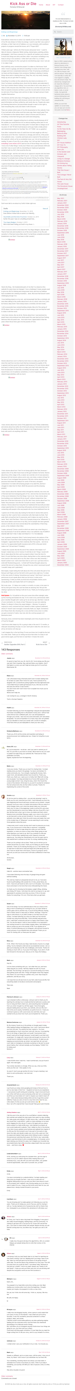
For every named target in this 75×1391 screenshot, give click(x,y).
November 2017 (62, 251)
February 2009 (62, 492)
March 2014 (61, 352)
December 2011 (62, 414)
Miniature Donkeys (63, 161)
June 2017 (60, 262)
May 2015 (60, 320)
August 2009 (61, 478)
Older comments (7, 654)
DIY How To (61, 145)
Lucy (8, 1057)
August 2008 (61, 503)
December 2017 (62, 249)
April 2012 (60, 404)
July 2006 (60, 535)
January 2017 (61, 274)
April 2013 (60, 377)
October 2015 (62, 308)
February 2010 (62, 464)
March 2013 (61, 379)
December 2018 (62, 226)
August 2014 (61, 340)
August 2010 (61, 450)
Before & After (62, 133)
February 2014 (62, 354)
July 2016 (60, 288)
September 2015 (63, 311)
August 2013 (61, 368)
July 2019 (60, 214)
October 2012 (62, 391)
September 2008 (63, 501)
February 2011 (62, 437)
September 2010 (63, 448)
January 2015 (62, 329)
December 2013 (62, 359)
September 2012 (63, 393)
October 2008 (62, 498)
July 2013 (60, 370)
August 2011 (61, 423)
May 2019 (60, 217)
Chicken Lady (62, 138)
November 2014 (62, 333)
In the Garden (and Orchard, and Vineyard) (63, 154)
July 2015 (60, 315)
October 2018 (62, 230)
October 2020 (62, 210)
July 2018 (60, 235)
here (68, 110)
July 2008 (60, 505)
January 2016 (62, 301)
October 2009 (62, 473)
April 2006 (61, 542)
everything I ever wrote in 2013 (11, 143)
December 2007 (62, 521)
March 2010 (61, 462)
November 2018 (62, 228)
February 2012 (62, 409)
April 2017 (60, 267)
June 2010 (60, 455)
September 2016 (63, 283)
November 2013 (62, 361)
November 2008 (63, 496)
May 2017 (60, 265)
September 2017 (63, 256)
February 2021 (62, 201)
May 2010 (60, 457)
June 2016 (60, 290)
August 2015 (61, 313)
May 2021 (60, 198)
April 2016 (60, 294)
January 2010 (62, 466)
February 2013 (62, 382)
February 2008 (62, 517)
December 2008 (63, 494)
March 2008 (61, 514)
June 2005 (61, 553)
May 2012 (60, 402)
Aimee (9, 1216)
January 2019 (62, 223)
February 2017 (62, 272)
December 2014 (62, 331)
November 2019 (62, 212)
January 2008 (62, 519)
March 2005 (61, 560)
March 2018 (61, 242)
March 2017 (61, 269)
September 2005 (63, 549)
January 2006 (62, 544)
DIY (54, 5)
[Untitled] (25, 262)
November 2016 (62, 278)
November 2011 (62, 416)
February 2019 (62, 221)
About (48, 5)
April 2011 (60, 432)
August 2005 (61, 551)
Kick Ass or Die (23, 3)
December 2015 (62, 304)
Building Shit (61, 136)
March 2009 (61, 489)
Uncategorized (62, 188)
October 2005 (62, 546)
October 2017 (62, 253)
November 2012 (62, 388)
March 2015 (61, 324)
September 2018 (63, 233)
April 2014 (60, 349)
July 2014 (60, 343)
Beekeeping (61, 131)
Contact (61, 5)
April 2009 (61, 487)
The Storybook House (64, 186)
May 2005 (60, 556)
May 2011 (60, 430)
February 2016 (62, 299)
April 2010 (60, 459)
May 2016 (60, 292)
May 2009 (60, 485)
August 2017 (61, 258)
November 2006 (63, 528)
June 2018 (60, 237)
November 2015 (62, 306)
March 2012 (61, 407)
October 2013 (62, 363)
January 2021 (62, 203)
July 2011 (60, 425)
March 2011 (61, 434)
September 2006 (63, 530)
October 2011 (61, 418)
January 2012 (62, 411)
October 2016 (62, 281)
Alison (9, 1253)
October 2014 (62, 336)
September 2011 (62, 420)
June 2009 (61, 482)
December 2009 (63, 469)
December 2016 (62, 276)
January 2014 (62, 356)
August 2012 (61, 395)
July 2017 (60, 260)
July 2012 (60, 398)
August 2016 (61, 285)
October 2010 (62, 446)
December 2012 (62, 386)
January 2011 (61, 439)
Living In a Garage (63, 159)
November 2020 (63, 207)
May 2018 (60, 239)
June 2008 (61, 508)
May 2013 (60, 375)
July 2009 (60, 480)
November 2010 (62, 443)
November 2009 (63, 471)
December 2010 (62, 441)
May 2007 (60, 526)
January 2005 (62, 563)
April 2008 (61, 512)
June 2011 (60, 427)
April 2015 (60, 322)
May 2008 (60, 510)
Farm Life (60, 149)
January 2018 (62, 246)
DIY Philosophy (62, 147)
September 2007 (63, 524)
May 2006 (60, 540)
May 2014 (60, 347)
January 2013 (62, 384)
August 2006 (61, 533)
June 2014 (60, 345)
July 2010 (60, 453)
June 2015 (60, 317)
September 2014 (63, 338)
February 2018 (62, 244)
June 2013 (60, 372)
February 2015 (62, 327)
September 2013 (63, 365)
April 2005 (61, 558)
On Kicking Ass (62, 163)
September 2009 (63, 475)
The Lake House (62, 184)
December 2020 (63, 205)
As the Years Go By (64, 129)
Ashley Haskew (12, 1112)
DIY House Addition (64, 143)
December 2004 (63, 565)
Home (41, 5)
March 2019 (61, 219)
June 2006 (61, 537)
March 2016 (61, 297)
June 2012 (60, 400)
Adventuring (61, 122)
